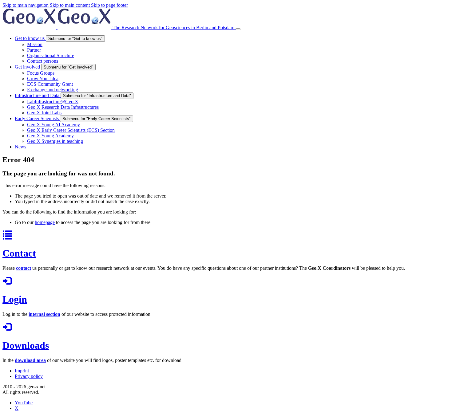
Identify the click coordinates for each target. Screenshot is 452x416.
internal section (44, 314)
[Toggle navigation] (238, 29)
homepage (45, 222)
